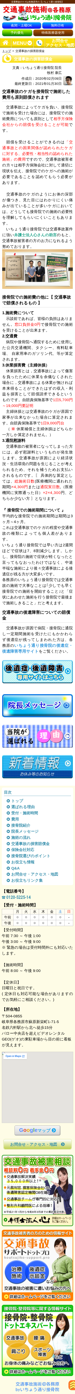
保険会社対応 (23, 850)
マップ (35, 1130)
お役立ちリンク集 (27, 880)
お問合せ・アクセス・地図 (35, 874)
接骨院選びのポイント (31, 856)
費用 (15, 819)
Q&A (16, 868)
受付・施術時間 (25, 813)
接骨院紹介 (21, 825)
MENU (20, 42)
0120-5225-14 (18, 897)
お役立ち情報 (23, 862)
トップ (6, 51)
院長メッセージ (25, 831)
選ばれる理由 (23, 807)
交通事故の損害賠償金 (31, 844)
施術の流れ (21, 837)
